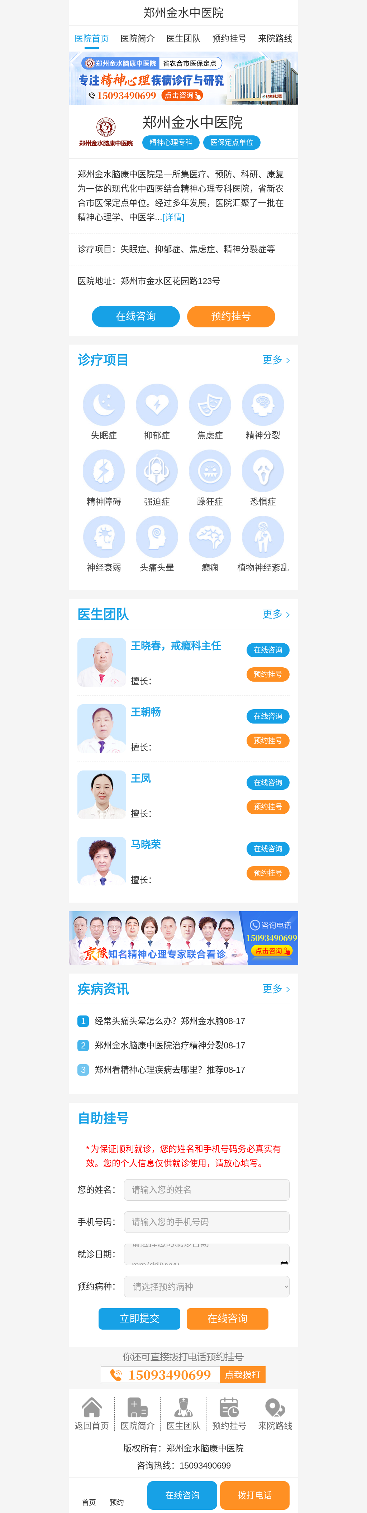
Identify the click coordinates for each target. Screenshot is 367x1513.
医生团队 (183, 38)
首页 (89, 1503)
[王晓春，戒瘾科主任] (103, 662)
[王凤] (103, 794)
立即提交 (139, 1318)
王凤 (141, 778)
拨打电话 (255, 1495)
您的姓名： (98, 1190)
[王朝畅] (103, 728)
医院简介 (137, 38)
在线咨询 (136, 316)
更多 (272, 360)
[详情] (173, 217)
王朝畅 (146, 712)
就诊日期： (98, 1254)
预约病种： (98, 1286)
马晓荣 (146, 844)
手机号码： (98, 1222)
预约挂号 (229, 38)
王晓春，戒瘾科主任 (176, 646)
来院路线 (275, 38)
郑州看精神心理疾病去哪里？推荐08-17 (170, 1070)
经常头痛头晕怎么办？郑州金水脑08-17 (170, 1021)
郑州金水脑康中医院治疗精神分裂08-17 (170, 1045)
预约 (117, 1503)
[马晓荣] (103, 861)
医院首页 (92, 38)
